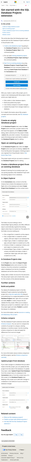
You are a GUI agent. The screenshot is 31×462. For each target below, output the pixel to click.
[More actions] (28, 5)
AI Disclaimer (4, 453)
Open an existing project (8, 28)
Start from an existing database (13, 63)
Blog (21, 453)
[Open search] (24, 2)
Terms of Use (20, 457)
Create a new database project (12, 46)
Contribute (4, 455)
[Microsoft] (15, 2)
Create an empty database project (11, 26)
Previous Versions (14, 453)
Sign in (28, 2)
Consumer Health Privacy (7, 457)
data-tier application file (16, 294)
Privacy (10, 455)
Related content (6, 34)
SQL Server (12, 5)
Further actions (6, 32)
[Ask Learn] (26, 5)
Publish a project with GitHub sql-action (15, 419)
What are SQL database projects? (13, 417)
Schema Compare (6, 324)
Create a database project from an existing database (15, 30)
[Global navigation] (1, 2)
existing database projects (19, 55)
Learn (3, 5)
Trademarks (4, 460)
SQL (7, 5)
